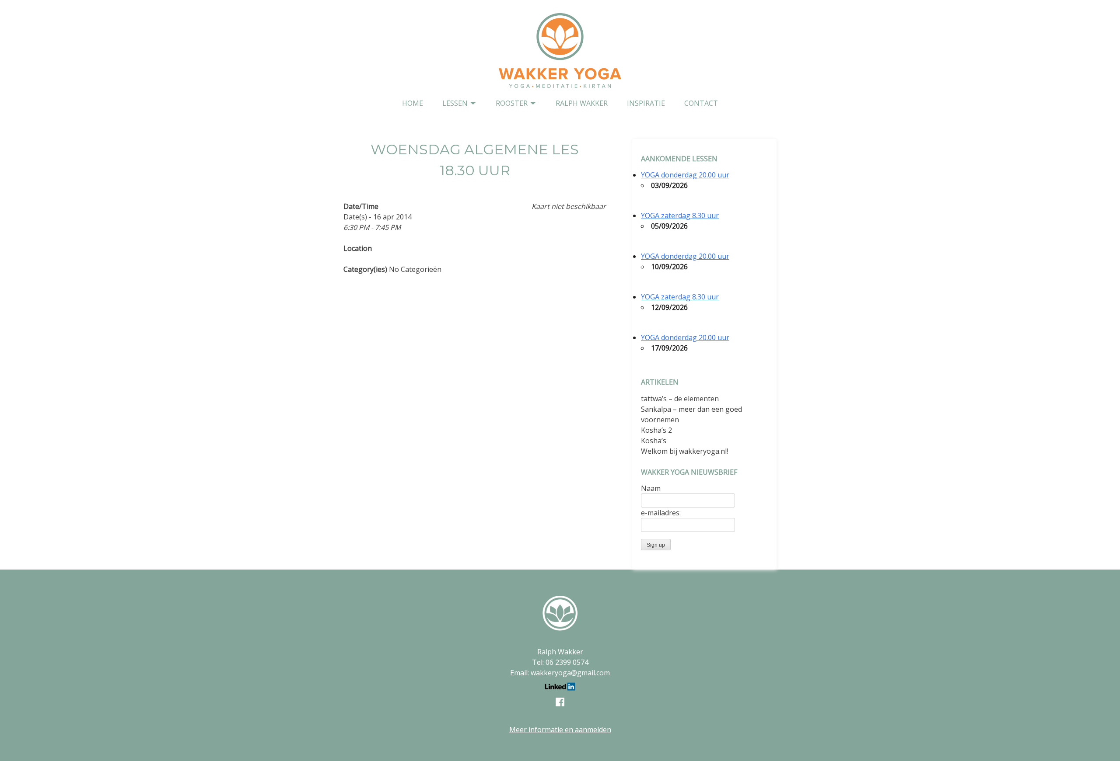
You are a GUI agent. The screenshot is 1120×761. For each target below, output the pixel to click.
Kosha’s (653, 440)
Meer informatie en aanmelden (560, 729)
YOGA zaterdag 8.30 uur (680, 215)
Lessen (455, 103)
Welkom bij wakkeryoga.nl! (684, 451)
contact (701, 103)
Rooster (512, 103)
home (412, 103)
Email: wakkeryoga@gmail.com (560, 673)
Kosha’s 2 (656, 430)
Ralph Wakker (582, 103)
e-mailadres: (661, 513)
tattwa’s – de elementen (680, 398)
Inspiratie (646, 103)
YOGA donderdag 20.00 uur (685, 175)
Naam (651, 488)
